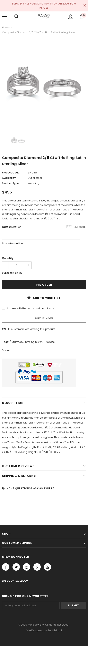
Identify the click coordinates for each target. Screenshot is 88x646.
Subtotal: (8, 273)
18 (9, 329)
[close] (84, 6)
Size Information (12, 243)
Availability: (9, 178)
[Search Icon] (16, 17)
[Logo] (44, 16)
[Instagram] (26, 567)
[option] (44, 82)
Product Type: (10, 183)
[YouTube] (47, 567)
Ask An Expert (43, 488)
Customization (11, 227)
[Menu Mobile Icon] (4, 16)
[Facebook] (5, 567)
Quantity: (8, 258)
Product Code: (11, 172)
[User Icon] (70, 17)
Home (5, 27)
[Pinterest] (37, 567)
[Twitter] (16, 567)
